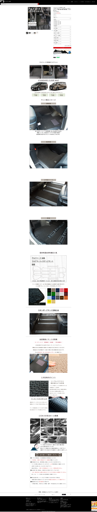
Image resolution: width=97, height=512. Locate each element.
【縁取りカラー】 (56, 17)
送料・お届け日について (88, 1)
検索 (38, 3)
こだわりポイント (76, 1)
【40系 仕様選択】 (56, 42)
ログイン (68, 1)
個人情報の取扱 (38, 509)
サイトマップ (42, 509)
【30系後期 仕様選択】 (56, 40)
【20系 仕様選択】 (56, 30)
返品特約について (55, 54)
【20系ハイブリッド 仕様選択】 (57, 35)
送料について (45, 501)
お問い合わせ (93, 1)
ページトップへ (70, 494)
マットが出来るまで (81, 1)
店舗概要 (72, 1)
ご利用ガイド (52, 502)
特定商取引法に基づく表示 (32, 509)
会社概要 (27, 509)
